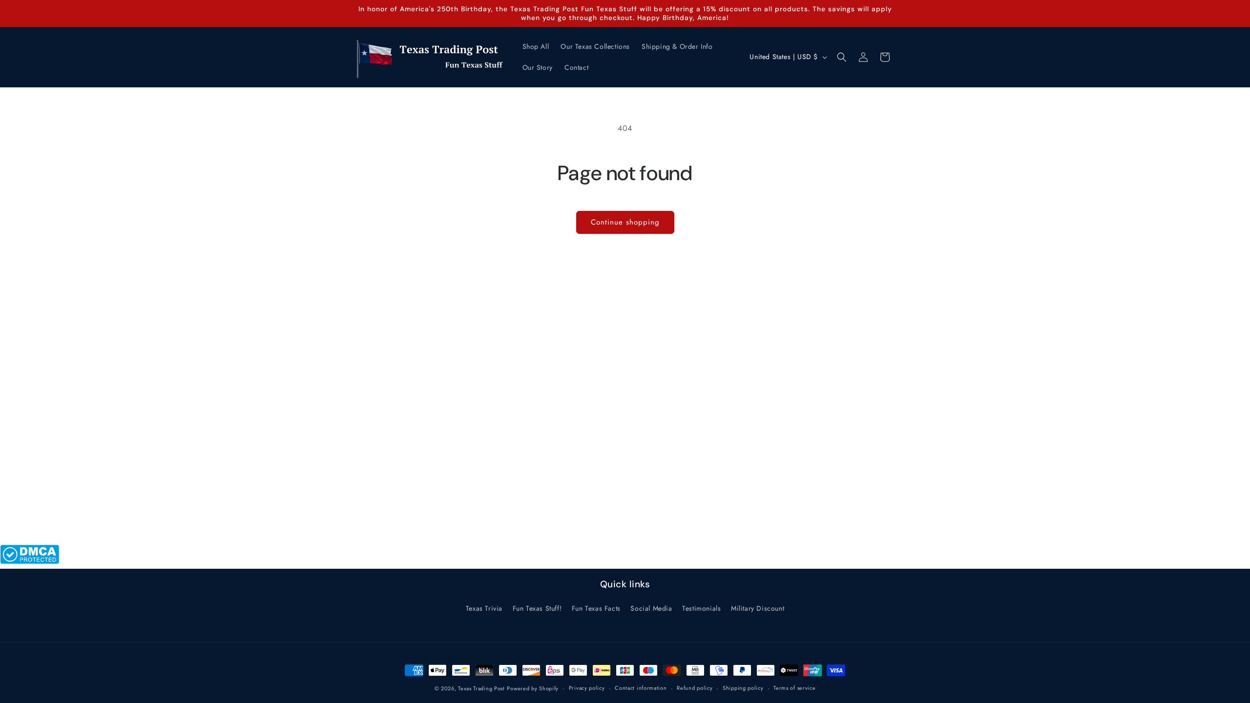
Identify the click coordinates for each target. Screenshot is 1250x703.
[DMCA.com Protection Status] (29, 561)
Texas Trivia (484, 608)
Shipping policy (743, 688)
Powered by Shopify (533, 688)
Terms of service (794, 688)
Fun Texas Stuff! (537, 608)
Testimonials (701, 608)
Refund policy (694, 688)
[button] (842, 57)
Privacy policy (587, 688)
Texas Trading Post (481, 688)
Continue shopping (625, 222)
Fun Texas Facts (596, 608)
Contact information (641, 688)
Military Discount (757, 608)
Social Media (651, 608)
